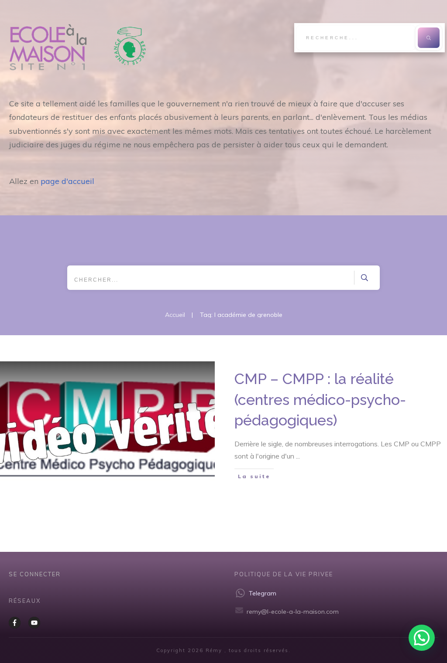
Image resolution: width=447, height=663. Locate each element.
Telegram (262, 593)
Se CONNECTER (35, 574)
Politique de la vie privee (283, 574)
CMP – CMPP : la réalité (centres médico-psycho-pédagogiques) (320, 399)
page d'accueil (67, 181)
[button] (422, 638)
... (298, 456)
